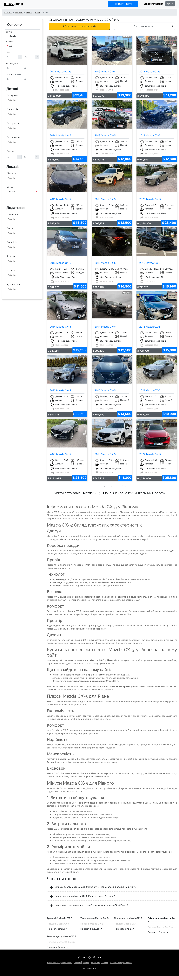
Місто (9, 187)
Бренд (9, 31)
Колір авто (12, 256)
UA (169, 3)
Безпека (10, 270)
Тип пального (13, 137)
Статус (10, 228)
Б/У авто (19, 12)
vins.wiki (8, 12)
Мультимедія (13, 284)
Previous (50, 51)
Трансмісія (12, 109)
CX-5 (37, 12)
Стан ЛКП (11, 242)
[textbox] (21, 100)
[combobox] (22, 37)
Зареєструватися (153, 4)
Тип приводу (13, 123)
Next (84, 51)
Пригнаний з (12, 214)
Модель (10, 41)
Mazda (29, 12)
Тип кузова (12, 95)
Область (11, 173)
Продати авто (123, 3)
